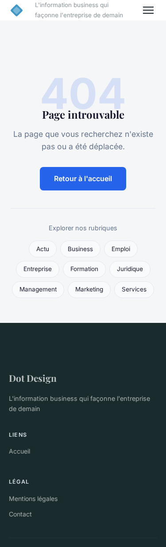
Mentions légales (33, 498)
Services (134, 289)
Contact (20, 514)
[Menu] (148, 10)
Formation (84, 268)
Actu (42, 248)
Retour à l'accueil (83, 178)
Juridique (130, 268)
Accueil (19, 451)
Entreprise (37, 268)
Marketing (89, 289)
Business (80, 248)
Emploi (121, 248)
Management (38, 289)
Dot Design (33, 378)
